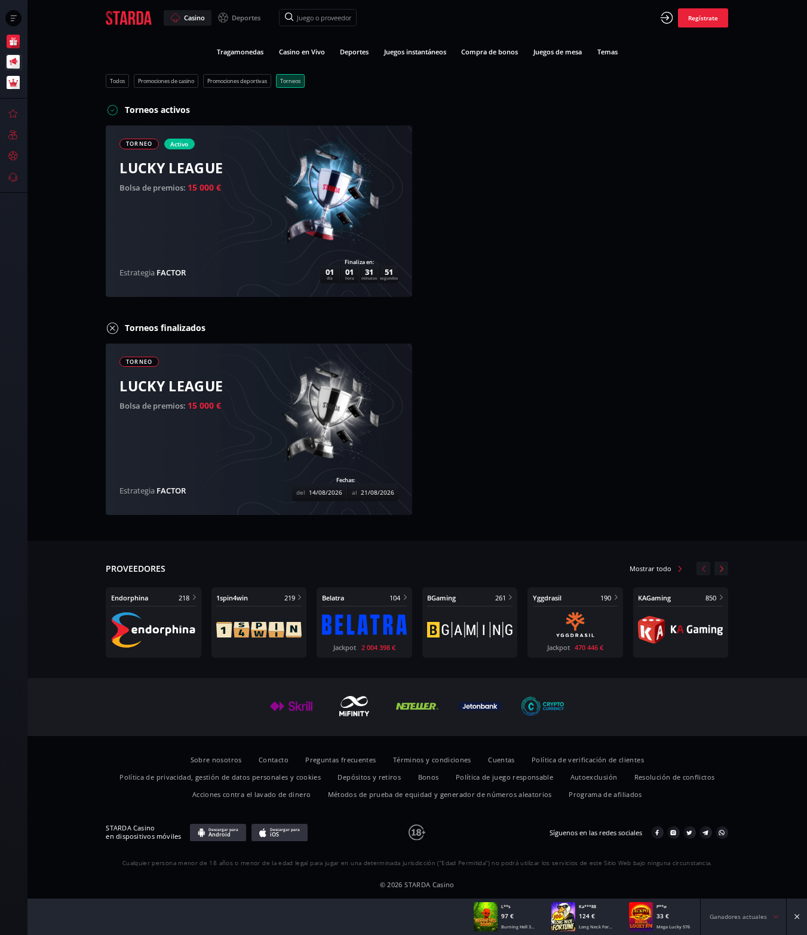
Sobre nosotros (216, 759)
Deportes (246, 17)
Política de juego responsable (504, 777)
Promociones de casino (166, 81)
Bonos (428, 777)
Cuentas (501, 759)
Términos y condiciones (432, 759)
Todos (117, 81)
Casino (194, 17)
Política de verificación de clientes (588, 759)
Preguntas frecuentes (340, 759)
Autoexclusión (594, 777)
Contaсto (274, 759)
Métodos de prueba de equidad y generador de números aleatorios (440, 794)
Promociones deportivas (237, 81)
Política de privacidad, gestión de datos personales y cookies (220, 777)
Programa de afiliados (605, 794)
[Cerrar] (797, 917)
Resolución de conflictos (674, 777)
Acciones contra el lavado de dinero (251, 794)
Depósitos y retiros (369, 777)
